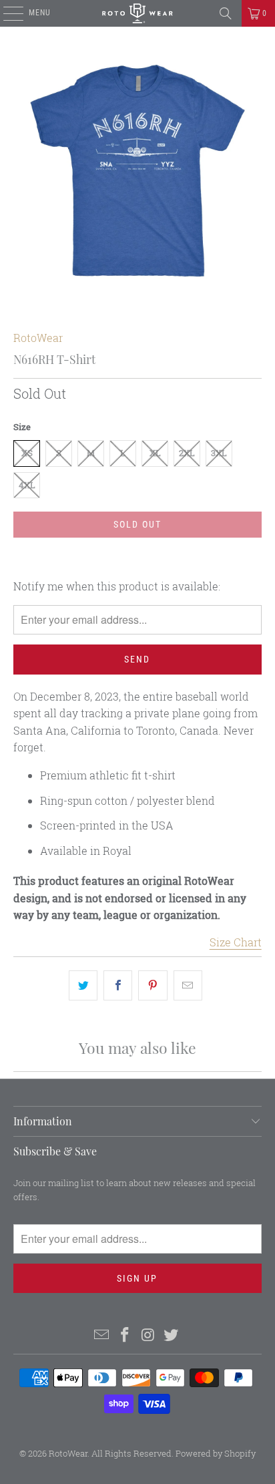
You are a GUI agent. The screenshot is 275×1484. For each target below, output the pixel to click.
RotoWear (38, 338)
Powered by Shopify (216, 1453)
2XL (187, 453)
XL (155, 453)
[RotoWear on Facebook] (125, 1335)
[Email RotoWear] (102, 1335)
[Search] (225, 13)
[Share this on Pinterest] (152, 985)
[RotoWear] (137, 13)
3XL (219, 453)
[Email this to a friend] (188, 985)
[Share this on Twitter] (83, 985)
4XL (27, 485)
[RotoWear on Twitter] (172, 1335)
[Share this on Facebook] (117, 985)
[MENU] (6, 13)
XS (27, 453)
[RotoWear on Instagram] (148, 1335)
